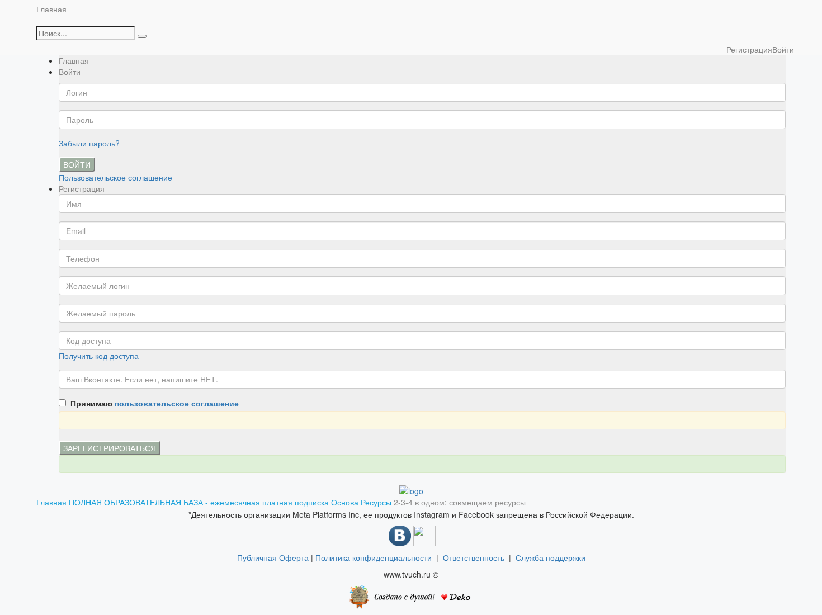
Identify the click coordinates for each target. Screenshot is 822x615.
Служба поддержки (550, 557)
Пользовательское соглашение (115, 177)
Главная (51, 9)
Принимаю (152, 403)
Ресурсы (377, 502)
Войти (77, 164)
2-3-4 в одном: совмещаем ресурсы (460, 502)
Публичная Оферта (273, 557)
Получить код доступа (99, 355)
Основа (346, 502)
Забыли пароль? (89, 143)
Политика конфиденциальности (373, 557)
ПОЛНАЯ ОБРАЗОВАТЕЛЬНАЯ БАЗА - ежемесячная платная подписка (200, 502)
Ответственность (476, 557)
